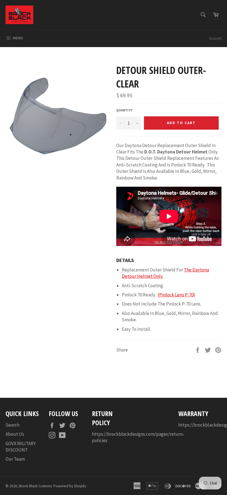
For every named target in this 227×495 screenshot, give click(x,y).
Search (12, 425)
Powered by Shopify (69, 486)
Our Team (15, 459)
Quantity (124, 110)
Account (215, 38)
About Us (15, 434)
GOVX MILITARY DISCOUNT (21, 446)
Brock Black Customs (35, 486)
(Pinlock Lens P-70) (176, 295)
